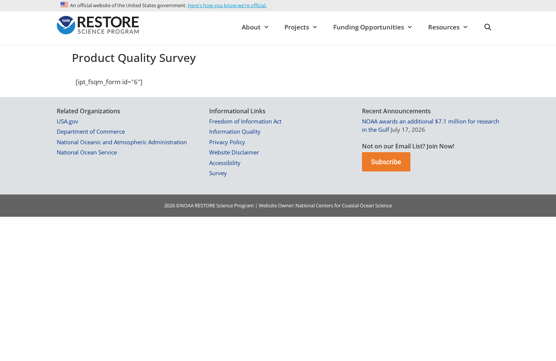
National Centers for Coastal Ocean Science (343, 205)
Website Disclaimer (234, 152)
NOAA (187, 205)
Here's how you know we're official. (227, 5)
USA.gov (67, 121)
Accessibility (225, 163)
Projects (296, 27)
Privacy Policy (227, 142)
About (251, 27)
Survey (218, 173)
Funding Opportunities (368, 27)
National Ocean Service (87, 152)
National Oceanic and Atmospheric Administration (122, 142)
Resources (444, 27)
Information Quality (235, 131)
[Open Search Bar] (487, 27)
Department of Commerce (91, 131)
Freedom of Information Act (245, 121)
